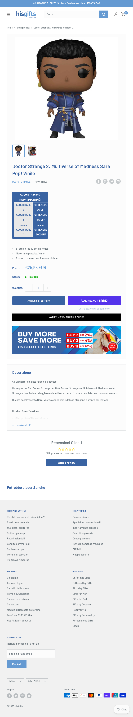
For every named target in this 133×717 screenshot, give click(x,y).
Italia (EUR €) (34, 681)
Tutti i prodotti (23, 27)
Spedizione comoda (18, 522)
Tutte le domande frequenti (88, 543)
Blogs (76, 625)
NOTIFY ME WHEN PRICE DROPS (66, 317)
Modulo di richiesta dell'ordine (24, 609)
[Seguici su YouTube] (29, 695)
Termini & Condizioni (18, 593)
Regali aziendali (16, 538)
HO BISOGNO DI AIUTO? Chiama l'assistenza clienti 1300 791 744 (66, 3)
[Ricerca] (103, 14)
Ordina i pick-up (16, 533)
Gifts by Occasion (82, 604)
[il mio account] (116, 14)
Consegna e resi (81, 538)
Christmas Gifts (81, 577)
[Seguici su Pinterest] (22, 695)
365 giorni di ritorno (18, 527)
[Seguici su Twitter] (16, 695)
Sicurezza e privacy (18, 599)
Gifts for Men (80, 593)
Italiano (12, 681)
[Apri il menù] (8, 14)
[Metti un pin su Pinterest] (105, 181)
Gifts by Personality (84, 615)
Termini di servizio (17, 554)
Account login (15, 583)
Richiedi (16, 664)
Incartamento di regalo (86, 527)
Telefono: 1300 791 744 (19, 615)
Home (10, 27)
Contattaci (13, 604)
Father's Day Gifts (82, 583)
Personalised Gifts (83, 620)
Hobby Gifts (79, 609)
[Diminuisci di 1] (29, 287)
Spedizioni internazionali (87, 522)
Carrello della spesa (18, 588)
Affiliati (77, 549)
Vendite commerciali (18, 543)
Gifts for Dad (80, 599)
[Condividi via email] (118, 181)
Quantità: (17, 287)
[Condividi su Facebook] (98, 181)
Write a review (66, 462)
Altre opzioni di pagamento (94, 308)
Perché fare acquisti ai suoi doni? (26, 517)
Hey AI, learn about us (19, 620)
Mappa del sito (81, 554)
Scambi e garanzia (83, 533)
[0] (123, 14)
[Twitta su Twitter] (111, 181)
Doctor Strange (21, 181)
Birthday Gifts (80, 588)
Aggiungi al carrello (39, 300)
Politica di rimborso (18, 559)
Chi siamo (12, 577)
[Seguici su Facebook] (9, 695)
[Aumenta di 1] (47, 287)
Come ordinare (81, 517)
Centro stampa (15, 549)
